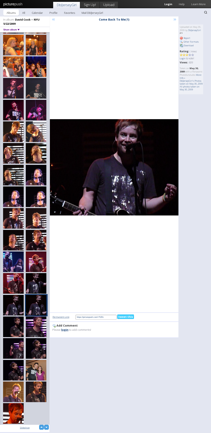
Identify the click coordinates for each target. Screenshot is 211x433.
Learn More (198, 4)
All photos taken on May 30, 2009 (189, 88)
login (64, 330)
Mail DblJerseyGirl (92, 13)
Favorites (69, 13)
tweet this (125, 317)
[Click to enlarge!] (114, 167)
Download (188, 45)
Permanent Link (61, 316)
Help (182, 4)
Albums (11, 13)
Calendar (37, 13)
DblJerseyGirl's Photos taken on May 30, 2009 (191, 82)
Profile (53, 13)
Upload (108, 4)
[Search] (205, 12)
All (23, 13)
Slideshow (25, 427)
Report (186, 38)
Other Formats (191, 41)
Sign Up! (90, 4)
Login (182, 58)
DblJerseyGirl (66, 4)
